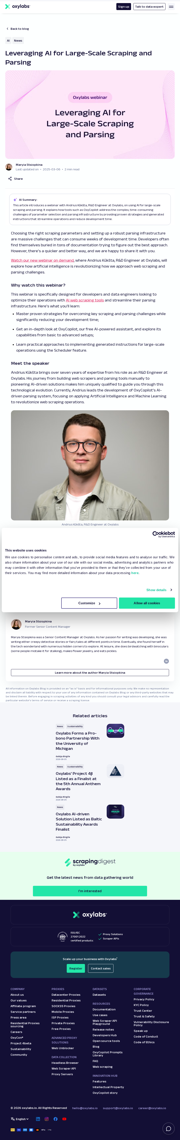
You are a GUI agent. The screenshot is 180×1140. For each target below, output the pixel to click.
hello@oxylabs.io (85, 1108)
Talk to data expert (149, 6)
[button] (15, 178)
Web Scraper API (64, 1068)
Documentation (104, 1009)
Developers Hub (105, 1035)
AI (8, 40)
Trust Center (143, 1010)
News (18, 40)
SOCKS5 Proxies (63, 1006)
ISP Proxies (60, 1017)
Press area (18, 1017)
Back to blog (20, 28)
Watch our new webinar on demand (42, 260)
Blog (96, 1046)
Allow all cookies (147, 603)
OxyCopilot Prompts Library (107, 1054)
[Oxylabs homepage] (17, 6)
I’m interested (90, 891)
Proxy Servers (62, 1074)
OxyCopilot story (105, 1092)
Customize (86, 603)
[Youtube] (64, 1118)
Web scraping (103, 1066)
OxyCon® (17, 1037)
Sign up (123, 6)
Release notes (103, 1029)
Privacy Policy (144, 999)
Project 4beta (21, 1043)
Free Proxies (61, 1028)
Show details (156, 590)
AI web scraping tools (85, 300)
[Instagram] (46, 1118)
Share (18, 178)
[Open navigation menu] (171, 6)
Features (99, 1081)
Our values (19, 1000)
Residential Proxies (66, 1000)
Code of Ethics (144, 1042)
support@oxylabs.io (118, 1108)
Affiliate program (23, 1006)
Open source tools (106, 1040)
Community (19, 1054)
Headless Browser (65, 1062)
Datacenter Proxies (66, 994)
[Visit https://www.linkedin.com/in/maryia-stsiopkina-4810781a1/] (166, 661)
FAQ (95, 1060)
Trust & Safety (144, 1016)
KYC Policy (141, 1004)
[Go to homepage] (90, 914)
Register (75, 968)
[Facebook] (55, 1118)
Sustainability (75, 726)
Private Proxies (63, 1023)
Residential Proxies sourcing (25, 1025)
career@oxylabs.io (152, 1108)
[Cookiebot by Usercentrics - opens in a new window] (156, 534)
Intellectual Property (108, 1087)
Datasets (99, 994)
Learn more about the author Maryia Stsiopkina (90, 672)
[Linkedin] (37, 1118)
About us (17, 994)
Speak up (141, 1030)
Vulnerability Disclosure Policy (151, 1023)
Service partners (23, 1011)
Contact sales (101, 968)
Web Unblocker (63, 1048)
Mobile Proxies (63, 1011)
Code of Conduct (146, 1036)
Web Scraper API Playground (105, 1022)
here (135, 573)
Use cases (100, 1015)
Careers (16, 1031)
